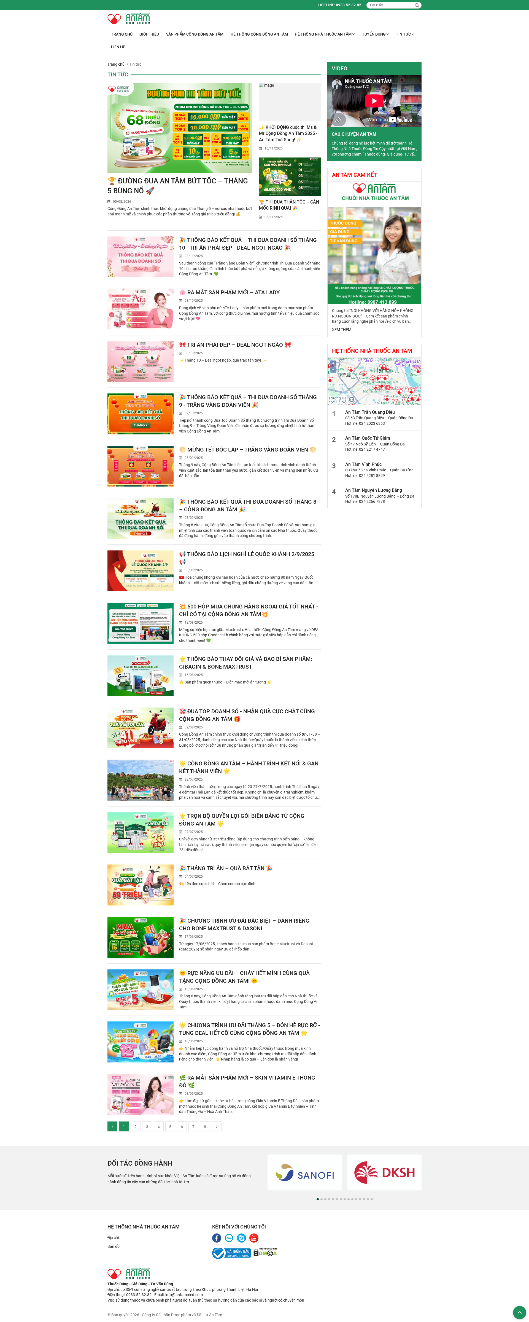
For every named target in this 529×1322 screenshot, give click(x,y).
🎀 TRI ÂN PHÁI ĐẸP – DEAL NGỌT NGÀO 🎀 (235, 344)
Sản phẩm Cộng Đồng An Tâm (194, 34)
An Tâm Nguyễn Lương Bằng (373, 490)
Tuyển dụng (374, 34)
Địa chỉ (113, 1237)
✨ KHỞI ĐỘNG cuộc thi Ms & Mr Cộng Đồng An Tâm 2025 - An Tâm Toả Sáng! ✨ (288, 133)
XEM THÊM (341, 329)
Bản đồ (113, 1246)
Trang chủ (122, 34)
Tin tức (404, 34)
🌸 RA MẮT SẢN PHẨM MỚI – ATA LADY (229, 292)
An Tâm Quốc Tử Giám (367, 438)
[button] (318, 1199)
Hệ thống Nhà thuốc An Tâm (323, 34)
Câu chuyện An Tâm (354, 134)
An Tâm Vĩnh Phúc (363, 464)
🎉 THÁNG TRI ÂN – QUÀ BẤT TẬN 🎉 (226, 868)
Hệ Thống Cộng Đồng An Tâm (259, 34)
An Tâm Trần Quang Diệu (370, 412)
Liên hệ (118, 47)
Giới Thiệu (149, 34)
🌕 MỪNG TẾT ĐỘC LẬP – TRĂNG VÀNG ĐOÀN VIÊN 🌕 (247, 449)
